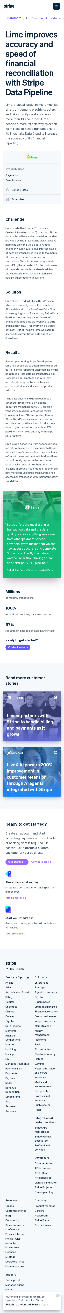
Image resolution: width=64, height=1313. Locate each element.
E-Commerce (42, 1002)
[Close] (57, 1296)
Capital (9, 1002)
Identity (10, 1044)
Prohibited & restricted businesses (12, 1243)
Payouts (10, 1078)
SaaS (38, 1044)
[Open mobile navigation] (56, 6)
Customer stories (15, 1210)
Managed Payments (17, 1063)
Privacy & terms (14, 1234)
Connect (10, 1016)
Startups (40, 987)
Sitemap (10, 1256)
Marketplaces (43, 1026)
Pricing (9, 982)
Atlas (8, 987)
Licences (10, 1252)
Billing (8, 997)
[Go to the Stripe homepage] (9, 963)
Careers (39, 1210)
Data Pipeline (13, 1026)
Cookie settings (14, 1261)
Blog (8, 1215)
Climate (10, 1011)
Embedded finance (46, 1006)
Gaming (39, 1063)
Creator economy (45, 1054)
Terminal (10, 1106)
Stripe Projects (44, 1187)
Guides (9, 1206)
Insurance (40, 1077)
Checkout (11, 1006)
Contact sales (16, 647)
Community (12, 1220)
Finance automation (46, 1011)
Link (7, 1059)
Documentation (44, 1163)
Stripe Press (42, 1220)
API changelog (43, 1177)
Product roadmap (45, 1206)
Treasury (10, 1111)
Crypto (9, 1021)
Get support (12, 1280)
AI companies (43, 1049)
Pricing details (14, 897)
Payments (11, 1073)
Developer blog (44, 1192)
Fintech (39, 1059)
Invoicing (10, 1049)
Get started (15, 861)
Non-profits (42, 1091)
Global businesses (45, 1016)
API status (41, 1173)
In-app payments (45, 1021)
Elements (11, 1030)
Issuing (9, 1054)
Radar (8, 1083)
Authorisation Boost (17, 992)
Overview (37, 18)
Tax (7, 1101)
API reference (14, 933)
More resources (14, 1266)
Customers (13, 18)
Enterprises (41, 982)
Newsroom (41, 1215)
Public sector (42, 1105)
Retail (38, 1109)
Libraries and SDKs (46, 1182)
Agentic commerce (46, 992)
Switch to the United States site (25, 1304)
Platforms (41, 1039)
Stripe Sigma (12, 1096)
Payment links (13, 1068)
